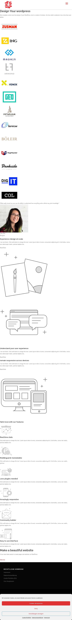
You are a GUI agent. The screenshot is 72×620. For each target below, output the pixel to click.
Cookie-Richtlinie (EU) (10, 578)
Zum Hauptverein (9, 581)
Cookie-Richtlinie (26, 617)
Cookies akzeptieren (36, 603)
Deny (36, 608)
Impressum (47, 617)
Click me (2, 560)
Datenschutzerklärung (37, 617)
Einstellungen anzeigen (36, 614)
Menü (66, 3)
